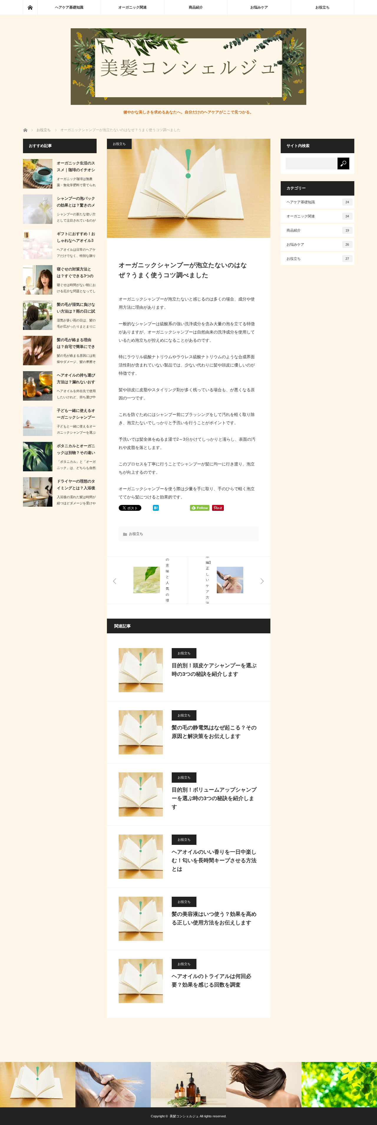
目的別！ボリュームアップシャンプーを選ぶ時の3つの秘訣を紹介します (214, 798)
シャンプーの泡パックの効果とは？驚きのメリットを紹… (76, 203)
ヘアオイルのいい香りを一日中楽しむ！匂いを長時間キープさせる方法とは (214, 860)
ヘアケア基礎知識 (69, 7)
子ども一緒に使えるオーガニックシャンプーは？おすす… (76, 415)
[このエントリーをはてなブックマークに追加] (156, 509)
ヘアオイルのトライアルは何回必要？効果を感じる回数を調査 (211, 980)
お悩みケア (259, 7)
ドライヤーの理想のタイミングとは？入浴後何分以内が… (76, 486)
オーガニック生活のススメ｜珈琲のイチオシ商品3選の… (76, 167)
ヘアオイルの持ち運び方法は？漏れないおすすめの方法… (76, 379)
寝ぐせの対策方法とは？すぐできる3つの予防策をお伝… (75, 273)
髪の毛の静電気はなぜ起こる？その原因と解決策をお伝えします (214, 732)
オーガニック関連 (132, 7)
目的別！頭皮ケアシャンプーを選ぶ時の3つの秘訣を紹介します (214, 670)
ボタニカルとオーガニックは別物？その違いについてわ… (76, 450)
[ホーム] (30, 7)
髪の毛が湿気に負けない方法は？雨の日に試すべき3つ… (76, 309)
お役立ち (322, 7)
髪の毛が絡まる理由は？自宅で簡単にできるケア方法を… (76, 344)
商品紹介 (196, 7)
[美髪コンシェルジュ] (188, 103)
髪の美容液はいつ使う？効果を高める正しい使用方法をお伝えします (214, 918)
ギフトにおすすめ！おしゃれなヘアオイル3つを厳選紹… (76, 238)
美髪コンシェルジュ (184, 1116)
